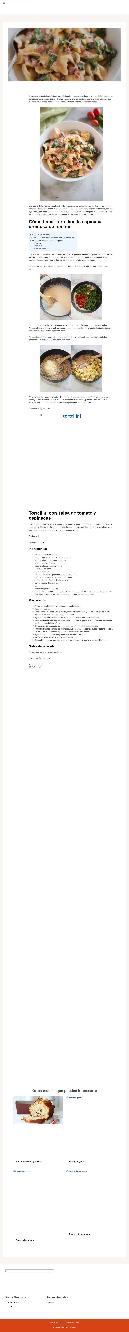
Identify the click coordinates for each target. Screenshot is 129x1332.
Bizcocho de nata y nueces (29, 1161)
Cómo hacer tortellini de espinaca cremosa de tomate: (52, 238)
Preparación (38, 246)
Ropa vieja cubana (25, 1240)
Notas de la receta (40, 248)
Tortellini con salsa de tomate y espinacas (47, 241)
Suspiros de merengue (79, 1234)
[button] (108, 7)
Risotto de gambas (78, 1161)
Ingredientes (38, 243)
